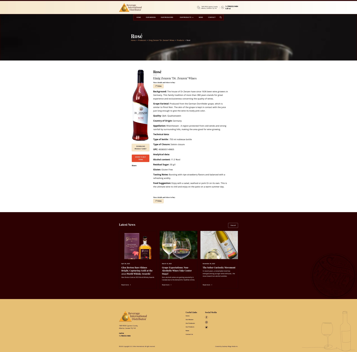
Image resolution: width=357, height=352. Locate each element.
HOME (138, 17)
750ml (159, 86)
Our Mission (189, 319)
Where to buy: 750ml (140, 158)
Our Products (190, 327)
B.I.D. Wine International (137, 346)
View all (233, 225)
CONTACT (212, 17)
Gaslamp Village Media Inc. (230, 346)
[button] (186, 17)
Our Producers (190, 323)
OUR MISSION (151, 17)
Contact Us (189, 334)
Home (187, 316)
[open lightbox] (140, 105)
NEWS (201, 17)
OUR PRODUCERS (167, 17)
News (187, 330)
